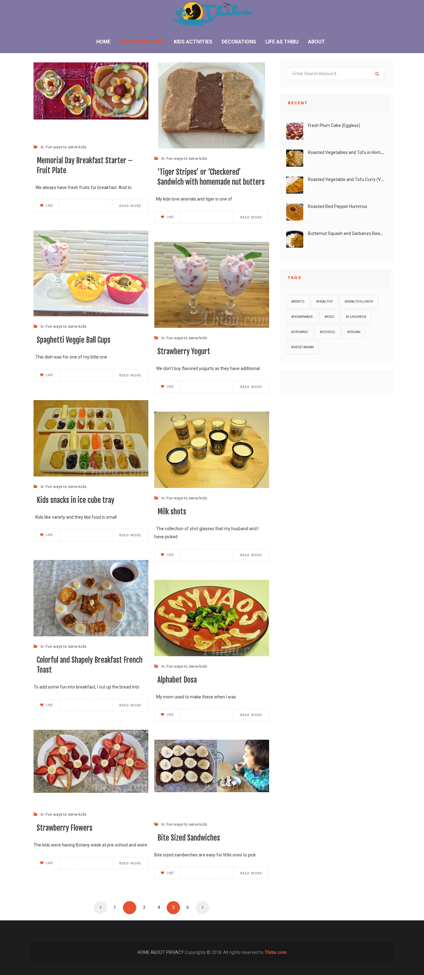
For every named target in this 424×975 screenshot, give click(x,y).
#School (328, 332)
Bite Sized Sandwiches (188, 837)
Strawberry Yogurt (183, 351)
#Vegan (353, 332)
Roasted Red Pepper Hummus (337, 206)
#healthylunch (359, 302)
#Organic (299, 332)
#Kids (329, 317)
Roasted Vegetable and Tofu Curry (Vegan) (350, 179)
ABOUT (158, 952)
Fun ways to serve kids (66, 147)
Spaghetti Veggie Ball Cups (74, 340)
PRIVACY (175, 952)
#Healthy (324, 302)
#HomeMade (302, 317)
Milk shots (171, 511)
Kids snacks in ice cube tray (75, 500)
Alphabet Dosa (177, 679)
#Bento (297, 302)
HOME (144, 952)
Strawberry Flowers (64, 828)
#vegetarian (302, 347)
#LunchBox (356, 317)
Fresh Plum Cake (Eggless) (334, 125)
